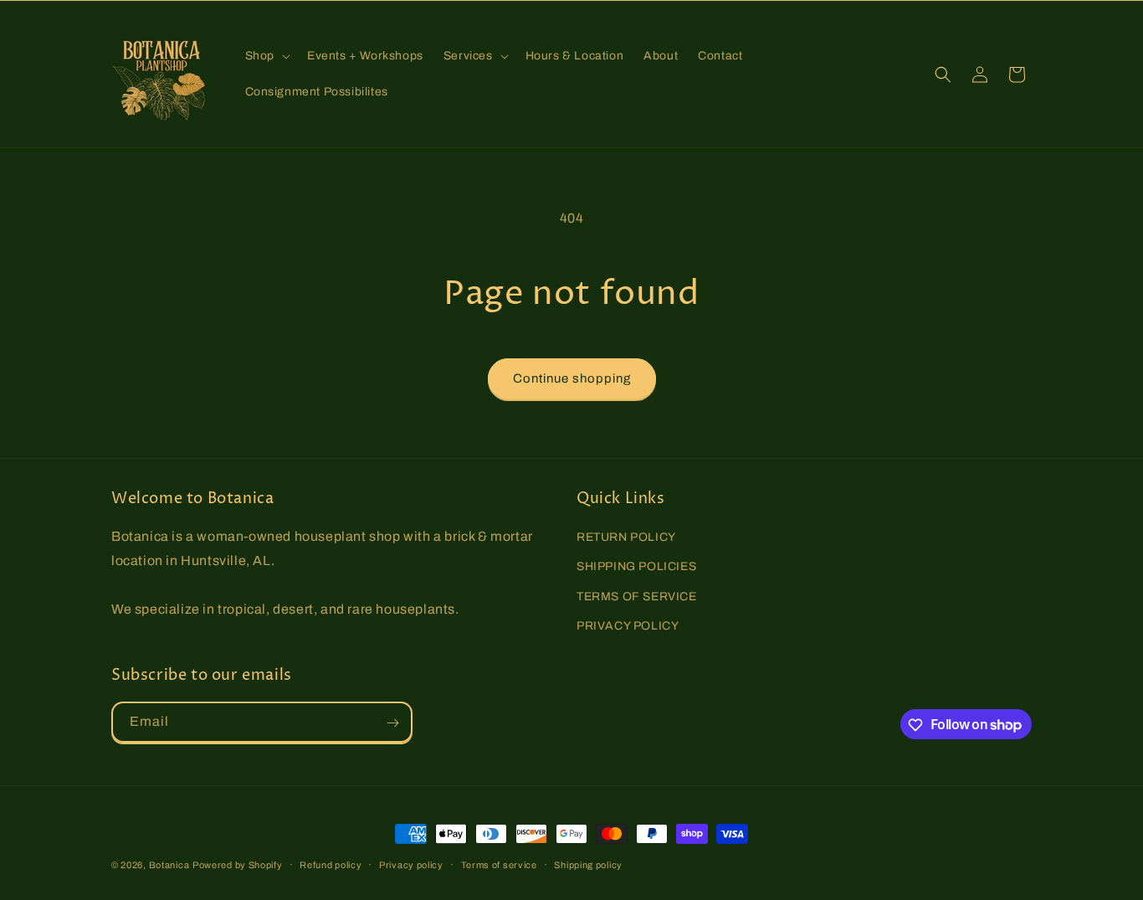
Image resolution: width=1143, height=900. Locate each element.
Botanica (169, 865)
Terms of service (499, 864)
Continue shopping (572, 378)
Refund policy (330, 864)
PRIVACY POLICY (628, 626)
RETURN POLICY (626, 537)
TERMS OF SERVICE (637, 596)
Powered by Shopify (237, 865)
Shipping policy (588, 864)
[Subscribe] (392, 722)
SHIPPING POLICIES (636, 567)
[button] (266, 56)
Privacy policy (411, 864)
